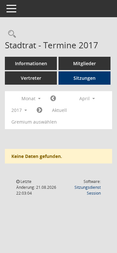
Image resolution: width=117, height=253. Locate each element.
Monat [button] (29, 98)
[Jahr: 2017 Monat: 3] (53, 98)
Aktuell (59, 110)
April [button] (85, 98)
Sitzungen (84, 78)
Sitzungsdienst (87, 190)
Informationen (31, 63)
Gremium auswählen (34, 122)
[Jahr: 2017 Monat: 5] (39, 110)
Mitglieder (84, 63)
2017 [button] (17, 110)
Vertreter (31, 78)
